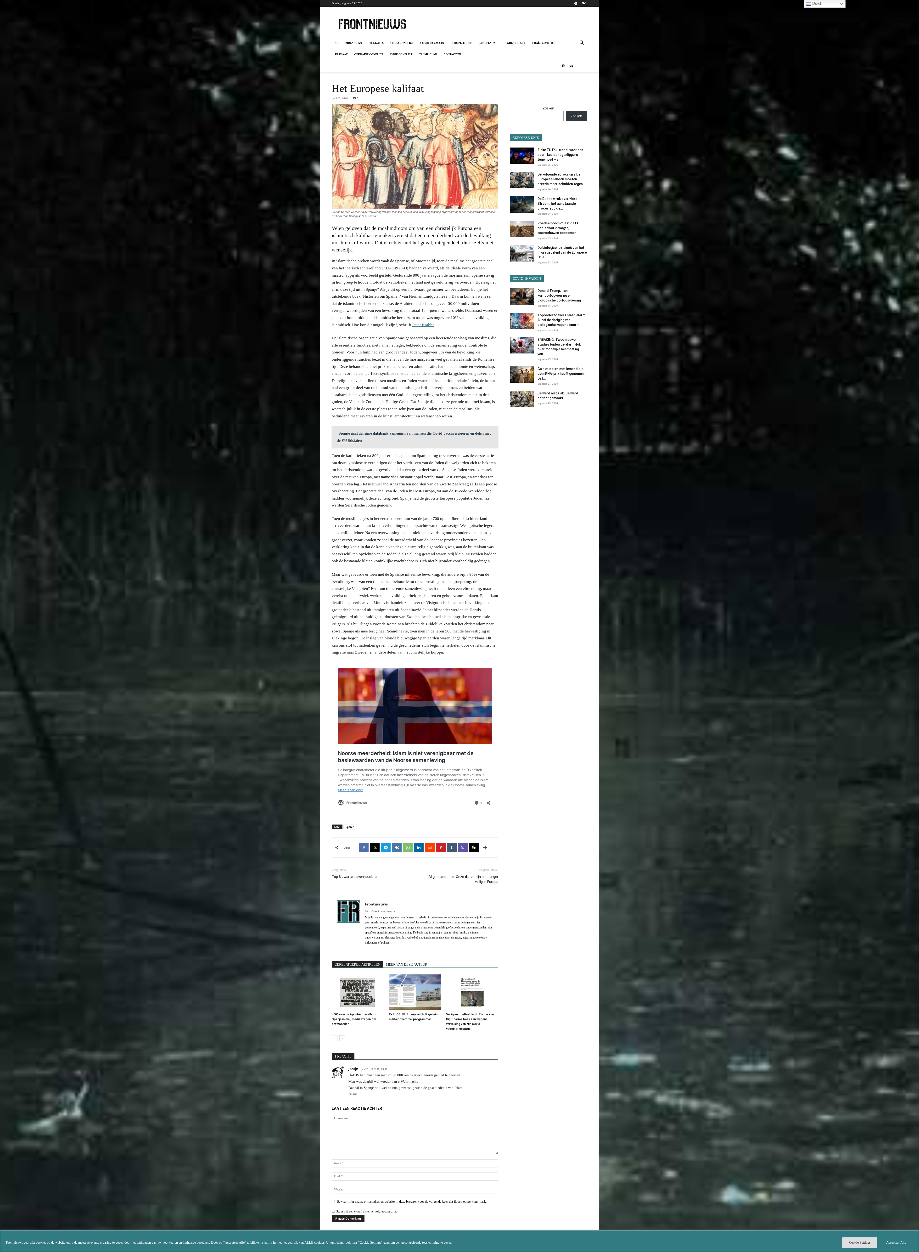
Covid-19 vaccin (432, 42)
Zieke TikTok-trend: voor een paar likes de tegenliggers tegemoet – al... (560, 154)
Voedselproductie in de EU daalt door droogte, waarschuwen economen (558, 228)
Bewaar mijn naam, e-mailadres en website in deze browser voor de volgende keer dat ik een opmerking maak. (412, 1201)
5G (337, 42)
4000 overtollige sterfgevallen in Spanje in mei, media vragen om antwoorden (354, 1019)
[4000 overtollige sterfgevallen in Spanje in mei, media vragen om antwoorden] (358, 992)
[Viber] (463, 847)
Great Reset (516, 42)
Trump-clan (428, 54)
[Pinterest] (441, 847)
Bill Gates (376, 42)
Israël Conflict (544, 42)
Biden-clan (353, 42)
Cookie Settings (859, 1242)
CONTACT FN (452, 54)
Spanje (350, 827)
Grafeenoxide (489, 42)
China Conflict (402, 42)
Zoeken (548, 108)
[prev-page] (335, 1038)
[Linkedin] (419, 847)
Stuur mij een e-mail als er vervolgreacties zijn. (366, 1211)
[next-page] (342, 1038)
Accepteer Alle (896, 1242)
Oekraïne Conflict (368, 54)
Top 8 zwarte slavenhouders (354, 877)
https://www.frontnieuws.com (380, 911)
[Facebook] (364, 847)
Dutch (816, 3)
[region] (459, 1241)
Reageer (352, 1093)
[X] (375, 847)
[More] (485, 847)
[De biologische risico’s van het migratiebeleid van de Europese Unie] (522, 253)
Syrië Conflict (401, 54)
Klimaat (341, 54)
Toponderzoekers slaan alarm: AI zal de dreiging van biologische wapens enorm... (562, 320)
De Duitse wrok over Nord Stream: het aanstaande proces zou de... (557, 203)
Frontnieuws (376, 904)
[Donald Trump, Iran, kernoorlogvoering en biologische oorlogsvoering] (522, 296)
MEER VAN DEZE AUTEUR (406, 964)
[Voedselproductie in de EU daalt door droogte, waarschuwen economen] (522, 229)
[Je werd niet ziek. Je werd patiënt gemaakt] (522, 399)
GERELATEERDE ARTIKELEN (357, 964)
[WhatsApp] (408, 847)
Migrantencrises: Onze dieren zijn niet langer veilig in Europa (463, 879)
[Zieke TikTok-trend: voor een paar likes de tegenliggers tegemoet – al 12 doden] (522, 156)
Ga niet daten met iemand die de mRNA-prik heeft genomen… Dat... (562, 373)
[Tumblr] (452, 847)
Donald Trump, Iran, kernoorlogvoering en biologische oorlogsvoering (559, 295)
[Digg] (474, 847)
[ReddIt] (430, 847)
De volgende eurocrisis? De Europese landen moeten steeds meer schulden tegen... (562, 179)
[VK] (397, 847)
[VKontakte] (583, 3)
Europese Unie (461, 42)
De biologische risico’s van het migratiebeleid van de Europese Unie (562, 252)
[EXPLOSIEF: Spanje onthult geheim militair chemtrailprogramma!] (415, 992)
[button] (581, 43)
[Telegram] (575, 3)
